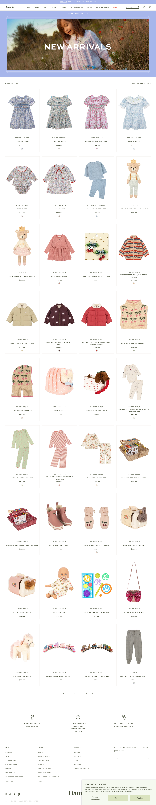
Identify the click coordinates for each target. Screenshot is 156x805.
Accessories (77, 7)
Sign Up (63, 2)
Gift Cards (10, 773)
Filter (13, 83)
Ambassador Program (48, 777)
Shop (70, 13)
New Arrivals (81, 13)
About (41, 752)
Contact (77, 752)
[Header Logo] (10, 7)
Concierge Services (14, 777)
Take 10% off (44, 756)
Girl (37, 7)
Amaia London (22, 205)
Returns (77, 764)
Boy (45, 7)
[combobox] (131, 7)
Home (89, 7)
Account (78, 756)
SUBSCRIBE (147, 759)
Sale (115, 7)
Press (41, 781)
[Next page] (92, 693)
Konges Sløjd (59, 272)
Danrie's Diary (44, 769)
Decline (140, 798)
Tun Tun (134, 205)
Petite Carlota (22, 138)
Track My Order (81, 769)
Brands (8, 769)
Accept (117, 798)
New (28, 7)
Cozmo (134, 672)
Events (41, 764)
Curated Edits (102, 7)
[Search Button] (138, 7)
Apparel (8, 752)
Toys (64, 7)
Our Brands (43, 760)
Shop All (9, 781)
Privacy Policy (128, 791)
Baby (54, 7)
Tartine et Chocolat (96, 205)
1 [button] (63, 693)
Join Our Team (44, 773)
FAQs (76, 760)
